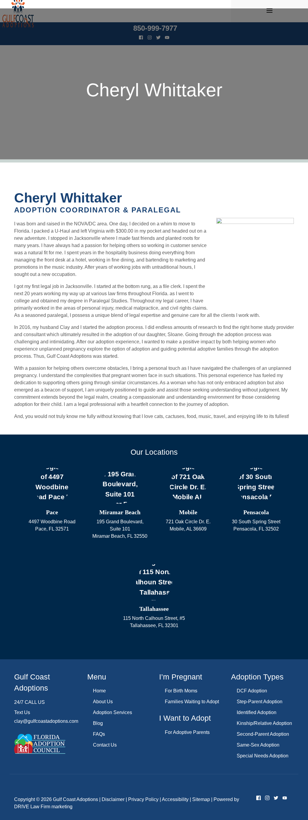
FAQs (99, 734)
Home (99, 690)
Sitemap (201, 799)
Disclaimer (113, 799)
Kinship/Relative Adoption (264, 723)
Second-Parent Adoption (263, 734)
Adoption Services (112, 712)
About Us (103, 701)
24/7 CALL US (29, 702)
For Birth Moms (181, 690)
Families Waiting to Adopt (192, 701)
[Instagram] (267, 799)
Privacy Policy (143, 799)
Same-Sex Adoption (258, 744)
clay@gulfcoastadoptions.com (46, 721)
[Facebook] (258, 799)
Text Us (22, 712)
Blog (98, 723)
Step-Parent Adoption (259, 701)
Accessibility (175, 799)
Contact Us (105, 744)
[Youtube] (284, 799)
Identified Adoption (256, 712)
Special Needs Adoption (262, 755)
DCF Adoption (252, 690)
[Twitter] (276, 799)
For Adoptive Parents (187, 732)
